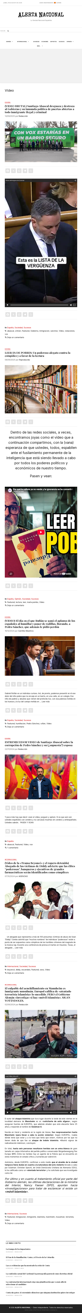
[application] (41, 243)
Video (61, 331)
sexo (42, 970)
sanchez (54, 331)
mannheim (50, 1217)
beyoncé (11, 970)
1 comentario (12, 848)
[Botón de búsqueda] (8, 31)
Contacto (53, 1310)
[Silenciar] (71, 305)
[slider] (39, 305)
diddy (18, 970)
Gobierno (34, 331)
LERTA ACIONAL (41, 15)
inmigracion (44, 331)
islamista (41, 1217)
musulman (60, 1217)
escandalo (25, 970)
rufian (43, 724)
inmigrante (31, 1217)
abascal (10, 331)
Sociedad (36, 41)
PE (14, 1154)
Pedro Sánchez (33, 724)
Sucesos (61, 41)
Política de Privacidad (41, 1310)
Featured (25, 331)
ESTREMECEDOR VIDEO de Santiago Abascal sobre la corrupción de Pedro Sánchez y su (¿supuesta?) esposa (39, 743)
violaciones (70, 331)
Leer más (46, 702)
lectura (19, 602)
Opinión (69, 41)
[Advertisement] (41, 66)
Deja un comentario (15, 337)
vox (6, 334)
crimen (18, 331)
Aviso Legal (29, 1310)
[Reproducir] (8, 305)
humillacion (21, 724)
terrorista (70, 1217)
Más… (39, 46)
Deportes (53, 41)
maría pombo (32, 602)
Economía (45, 41)
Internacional (22, 41)
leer (24, 602)
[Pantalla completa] (74, 305)
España (8, 41)
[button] (41, 243)
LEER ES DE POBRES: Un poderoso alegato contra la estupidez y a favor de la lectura (37, 354)
